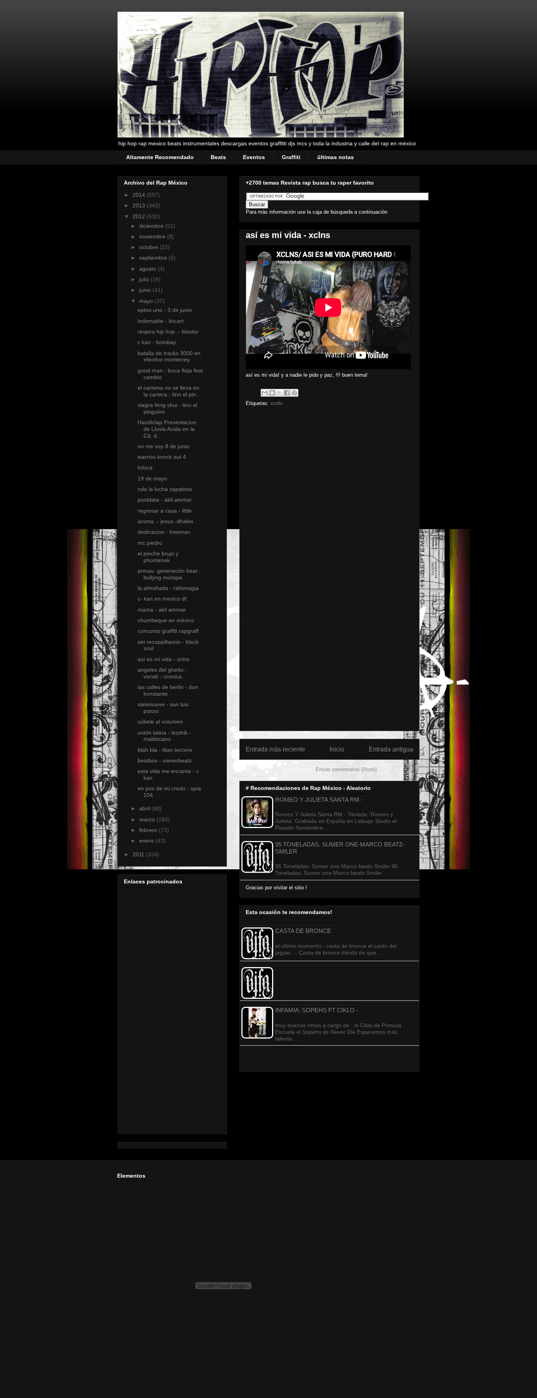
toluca (145, 467)
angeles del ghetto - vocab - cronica (162, 673)
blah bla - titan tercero (165, 750)
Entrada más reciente (275, 749)
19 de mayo (152, 478)
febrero (149, 830)
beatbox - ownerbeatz (165, 760)
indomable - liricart (161, 321)
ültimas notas (335, 157)
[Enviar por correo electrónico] (264, 393)
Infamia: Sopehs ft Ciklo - (316, 1010)
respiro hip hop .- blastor (168, 331)
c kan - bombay (157, 342)
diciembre (152, 226)
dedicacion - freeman (164, 532)
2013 (139, 205)
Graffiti (291, 157)
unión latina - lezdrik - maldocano (164, 735)
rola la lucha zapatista (165, 489)
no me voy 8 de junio (163, 446)
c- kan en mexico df (162, 598)
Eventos (254, 157)
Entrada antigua (391, 749)
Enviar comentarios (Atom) (346, 769)
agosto (148, 269)
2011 (139, 854)
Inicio (336, 749)
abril (145, 808)
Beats (218, 157)
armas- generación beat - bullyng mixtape (169, 574)
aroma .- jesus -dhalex (165, 521)
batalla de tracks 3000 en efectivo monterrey (169, 356)
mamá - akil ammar (162, 609)
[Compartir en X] (279, 393)
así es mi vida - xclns (163, 659)
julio (145, 279)
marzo (147, 819)
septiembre (154, 258)
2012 (139, 216)
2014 (139, 195)
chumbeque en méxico (166, 620)
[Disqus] (329, 516)
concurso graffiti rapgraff (168, 631)
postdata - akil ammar (165, 500)
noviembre (153, 236)
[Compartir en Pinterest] (294, 393)
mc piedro (150, 543)
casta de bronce (303, 930)
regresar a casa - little (165, 511)
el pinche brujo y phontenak (158, 556)
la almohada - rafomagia (168, 588)
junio (146, 290)
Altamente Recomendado (160, 157)
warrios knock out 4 (162, 457)
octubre (149, 247)
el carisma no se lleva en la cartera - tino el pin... (169, 391)
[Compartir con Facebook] (287, 393)
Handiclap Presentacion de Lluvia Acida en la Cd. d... (167, 429)
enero (147, 840)
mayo (146, 301)
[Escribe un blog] (272, 393)
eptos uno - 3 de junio (165, 310)
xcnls (276, 403)
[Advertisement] (329, 676)
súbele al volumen (160, 721)
